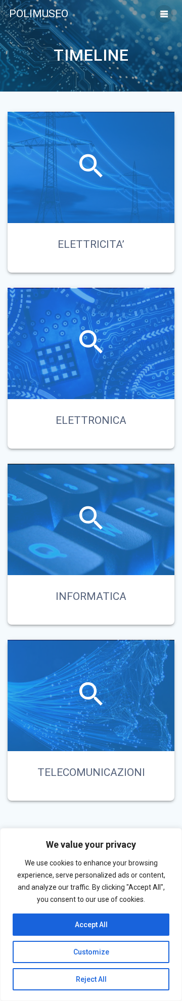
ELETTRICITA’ (91, 244)
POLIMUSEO (38, 14)
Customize (91, 952)
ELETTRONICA (91, 420)
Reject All (91, 979)
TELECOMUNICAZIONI (91, 772)
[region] (91, 914)
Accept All (91, 925)
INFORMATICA (91, 596)
